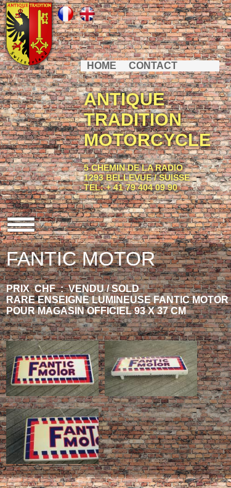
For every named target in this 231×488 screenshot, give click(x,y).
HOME (101, 65)
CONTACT (153, 65)
